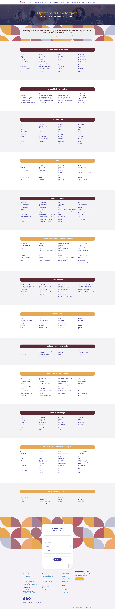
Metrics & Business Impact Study (49, 587)
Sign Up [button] (57, 559)
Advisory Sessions (66, 573)
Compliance (76, 607)
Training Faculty (65, 589)
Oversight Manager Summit (48, 576)
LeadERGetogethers (46, 575)
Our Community (65, 590)
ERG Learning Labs (46, 573)
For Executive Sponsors (28, 575)
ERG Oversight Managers (28, 591)
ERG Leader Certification (28, 581)
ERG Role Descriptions (47, 583)
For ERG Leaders (27, 573)
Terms (82, 607)
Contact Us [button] (79, 579)
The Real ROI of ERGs (47, 584)
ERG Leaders (26, 589)
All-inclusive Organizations (29, 592)
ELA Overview (65, 587)
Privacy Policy (88, 607)
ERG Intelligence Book (47, 581)
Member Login (91, 2)
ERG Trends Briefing (46, 586)
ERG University (26, 576)
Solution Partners (46, 589)
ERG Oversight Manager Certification (31, 583)
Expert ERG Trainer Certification (30, 584)
